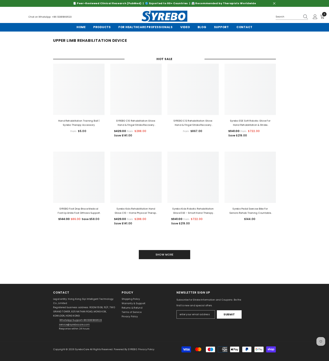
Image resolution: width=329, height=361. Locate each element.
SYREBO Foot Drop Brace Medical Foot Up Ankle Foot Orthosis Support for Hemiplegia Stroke (79, 211)
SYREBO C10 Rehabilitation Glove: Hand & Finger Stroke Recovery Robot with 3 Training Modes (136, 123)
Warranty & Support (133, 303)
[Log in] (315, 17)
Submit (229, 314)
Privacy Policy (130, 316)
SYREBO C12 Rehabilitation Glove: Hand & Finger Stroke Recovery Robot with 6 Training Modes (193, 123)
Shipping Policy (131, 299)
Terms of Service (131, 312)
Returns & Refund (132, 307)
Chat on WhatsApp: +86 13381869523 (50, 16)
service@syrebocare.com (74, 324)
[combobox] (288, 17)
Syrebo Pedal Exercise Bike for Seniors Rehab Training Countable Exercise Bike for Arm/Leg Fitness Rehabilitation (250, 211)
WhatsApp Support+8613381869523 (80, 320)
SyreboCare (82, 349)
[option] (164, 3)
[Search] (292, 17)
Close (274, 3)
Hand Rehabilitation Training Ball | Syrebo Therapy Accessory (78, 123)
